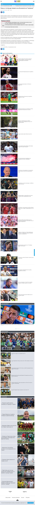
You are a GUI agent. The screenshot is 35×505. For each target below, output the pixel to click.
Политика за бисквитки (16, 497)
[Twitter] (3, 12)
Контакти (22, 497)
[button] (1, 1)
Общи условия (8, 497)
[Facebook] (1, 12)
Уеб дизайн (27, 497)
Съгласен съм (30, 502)
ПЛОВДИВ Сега (17, 492)
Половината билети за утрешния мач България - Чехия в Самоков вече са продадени (18, 5)
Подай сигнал (34, 253)
